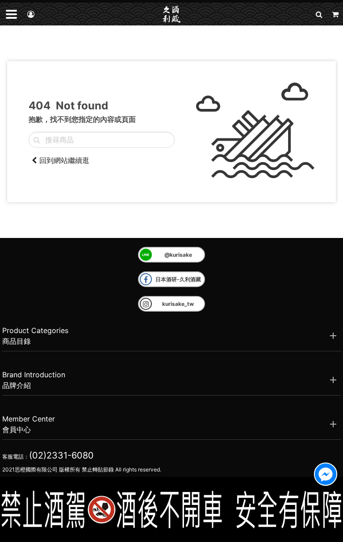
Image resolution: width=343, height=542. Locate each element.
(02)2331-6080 (61, 455)
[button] (319, 14)
